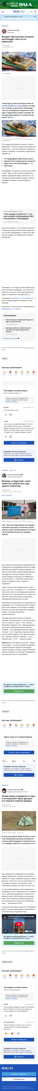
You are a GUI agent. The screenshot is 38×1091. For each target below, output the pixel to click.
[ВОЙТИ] (35, 12)
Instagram (20, 460)
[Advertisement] (19, 88)
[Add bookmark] (34, 761)
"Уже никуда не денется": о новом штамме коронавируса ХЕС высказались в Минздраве (19, 216)
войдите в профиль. (12, 401)
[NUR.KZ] (19, 11)
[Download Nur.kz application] (19, 4)
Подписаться (19, 691)
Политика (5, 470)
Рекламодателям (19, 1079)
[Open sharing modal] (24, 761)
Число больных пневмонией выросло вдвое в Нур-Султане (19, 320)
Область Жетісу (7, 962)
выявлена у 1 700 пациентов (22, 298)
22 (4, 977)
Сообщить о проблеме (19, 1074)
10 (16, 977)
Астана (5, 358)
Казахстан (12, 470)
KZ (31, 11)
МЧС (33, 843)
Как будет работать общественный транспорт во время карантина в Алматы (18, 329)
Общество (5, 26)
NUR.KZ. (10, 117)
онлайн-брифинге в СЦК (11, 106)
